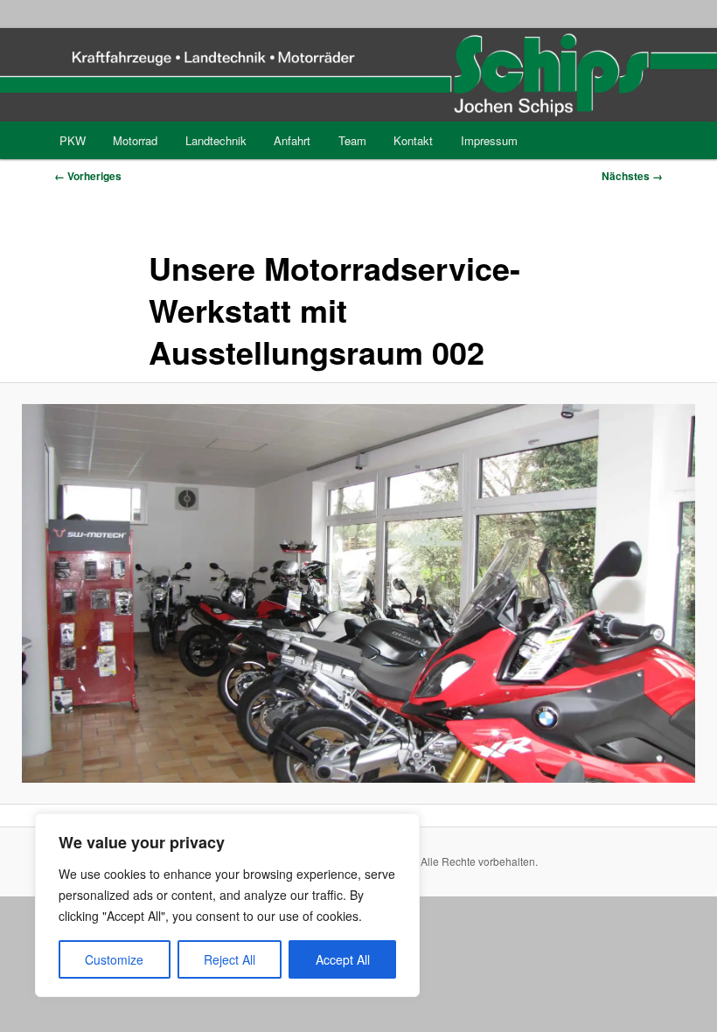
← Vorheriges (88, 176)
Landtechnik (216, 140)
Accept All (343, 959)
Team (352, 140)
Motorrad (135, 140)
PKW (72, 140)
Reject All (229, 959)
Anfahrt (292, 140)
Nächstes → (632, 176)
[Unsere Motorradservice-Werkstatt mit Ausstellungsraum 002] (358, 593)
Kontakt (413, 140)
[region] (227, 905)
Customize (114, 959)
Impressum (489, 140)
